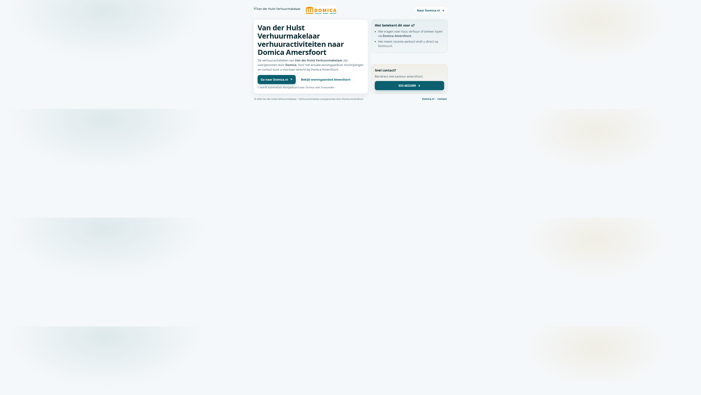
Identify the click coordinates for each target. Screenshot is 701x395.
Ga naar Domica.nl (277, 80)
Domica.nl (428, 99)
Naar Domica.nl (431, 10)
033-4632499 (409, 86)
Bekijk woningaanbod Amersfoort (325, 80)
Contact (442, 99)
